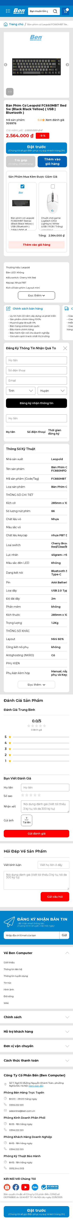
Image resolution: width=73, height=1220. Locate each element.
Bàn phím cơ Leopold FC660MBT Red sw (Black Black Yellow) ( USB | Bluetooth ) (22, 222)
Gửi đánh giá (36, 833)
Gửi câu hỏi (55, 896)
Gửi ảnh (9, 820)
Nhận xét (10, 806)
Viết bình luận (12, 865)
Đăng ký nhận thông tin (36, 403)
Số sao (8, 796)
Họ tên (8, 787)
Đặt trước (36, 1211)
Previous (5, 65)
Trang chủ (16, 24)
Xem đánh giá (55, 120)
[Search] (55, 11)
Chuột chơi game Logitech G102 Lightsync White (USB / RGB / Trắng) (52, 222)
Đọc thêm (35, 295)
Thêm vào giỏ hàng (36, 244)
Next (67, 65)
